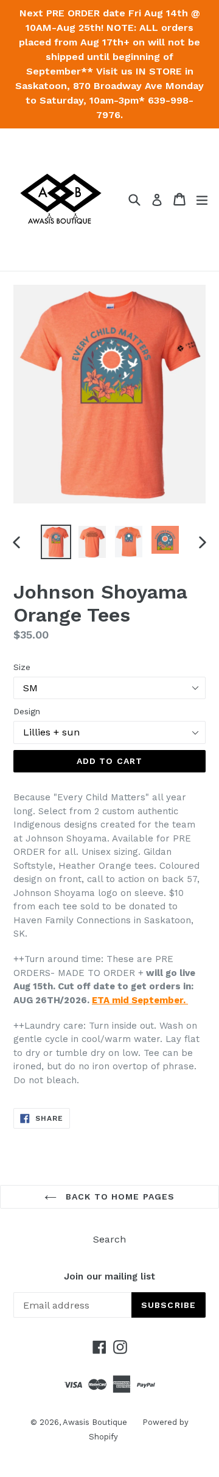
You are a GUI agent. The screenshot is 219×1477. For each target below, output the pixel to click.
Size (21, 667)
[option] (56, 542)
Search (109, 1239)
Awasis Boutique (95, 1422)
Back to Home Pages (119, 1196)
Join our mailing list (109, 1276)
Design (26, 711)
